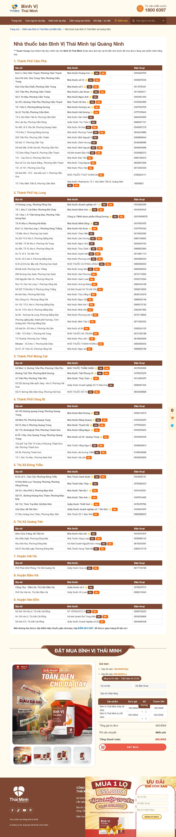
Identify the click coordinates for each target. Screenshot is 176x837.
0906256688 (140, 204)
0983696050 (140, 264)
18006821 (139, 183)
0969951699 (140, 97)
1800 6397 (155, 10)
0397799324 (140, 228)
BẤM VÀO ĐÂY (85, 628)
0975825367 (140, 483)
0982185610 (140, 158)
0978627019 (140, 587)
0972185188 (140, 333)
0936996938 (140, 437)
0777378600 (140, 112)
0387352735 (140, 107)
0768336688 (140, 452)
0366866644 (140, 137)
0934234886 (140, 132)
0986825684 (140, 248)
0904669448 (140, 621)
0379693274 (140, 373)
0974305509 (140, 168)
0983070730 (140, 304)
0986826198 (140, 349)
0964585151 (140, 476)
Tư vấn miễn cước (155, 6)
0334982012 (140, 152)
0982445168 (140, 284)
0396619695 (140, 289)
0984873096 (140, 80)
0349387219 (140, 127)
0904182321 (140, 490)
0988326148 (140, 299)
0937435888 (140, 368)
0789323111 (140, 175)
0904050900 (140, 209)
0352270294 (140, 279)
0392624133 (140, 328)
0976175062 (140, 274)
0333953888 (140, 102)
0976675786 (140, 504)
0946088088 (140, 142)
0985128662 (140, 238)
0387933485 (140, 497)
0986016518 (140, 413)
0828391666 (140, 163)
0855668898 (140, 392)
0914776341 (140, 86)
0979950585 (140, 233)
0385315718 (140, 548)
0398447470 (140, 509)
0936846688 (140, 147)
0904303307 (140, 533)
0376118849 (140, 315)
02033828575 (141, 216)
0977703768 (140, 568)
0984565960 (140, 117)
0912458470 (140, 378)
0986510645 (140, 592)
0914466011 (140, 91)
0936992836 (140, 457)
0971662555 (140, 321)
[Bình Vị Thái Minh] (37, 8)
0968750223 (140, 611)
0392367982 (140, 309)
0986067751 (140, 122)
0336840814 (140, 445)
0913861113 (140, 253)
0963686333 (140, 259)
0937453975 (140, 223)
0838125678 (140, 294)
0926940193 (140, 243)
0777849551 (140, 425)
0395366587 (140, 420)
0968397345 (140, 385)
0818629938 (140, 338)
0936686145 (140, 538)
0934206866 (140, 616)
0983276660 (140, 430)
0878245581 (140, 543)
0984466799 (140, 73)
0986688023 (140, 514)
